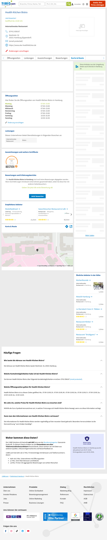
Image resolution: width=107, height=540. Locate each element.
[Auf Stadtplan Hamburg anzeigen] (71, 226)
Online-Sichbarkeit (36, 491)
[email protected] (76, 379)
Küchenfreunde (82, 280)
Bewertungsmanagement (38, 494)
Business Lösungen (36, 503)
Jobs (5, 499)
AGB (85, 499)
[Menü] (88, 4)
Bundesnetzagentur (51, 442)
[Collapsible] (101, 360)
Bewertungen (62, 58)
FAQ (61, 503)
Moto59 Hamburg (83, 296)
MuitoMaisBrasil (11, 209)
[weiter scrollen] (103, 58)
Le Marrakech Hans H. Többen (88, 309)
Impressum (88, 491)
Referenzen (64, 494)
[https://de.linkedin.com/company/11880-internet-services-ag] (22, 531)
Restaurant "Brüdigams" (86, 334)
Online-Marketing (35, 499)
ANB (85, 503)
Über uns (6, 491)
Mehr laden (89, 235)
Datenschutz (88, 494)
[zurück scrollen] (3, 58)
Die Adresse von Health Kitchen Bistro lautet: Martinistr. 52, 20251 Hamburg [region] (30, 366)
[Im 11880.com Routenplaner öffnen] (66, 226)
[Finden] (68, 4)
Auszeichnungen (45, 58)
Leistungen (29, 58)
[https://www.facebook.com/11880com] (5, 531)
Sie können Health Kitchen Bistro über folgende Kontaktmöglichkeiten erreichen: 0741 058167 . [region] (43, 379)
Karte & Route (77, 58)
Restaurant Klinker (83, 322)
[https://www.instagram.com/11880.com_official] (11, 531)
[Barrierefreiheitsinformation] (84, 4)
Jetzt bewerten (37, 196)
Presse (6, 503)
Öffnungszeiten (13, 58)
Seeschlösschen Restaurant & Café (52, 209)
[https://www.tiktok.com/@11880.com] (17, 531)
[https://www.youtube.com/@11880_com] (28, 531)
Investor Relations (10, 494)
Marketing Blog (65, 491)
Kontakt (63, 499)
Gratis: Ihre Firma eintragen (97, 3)
